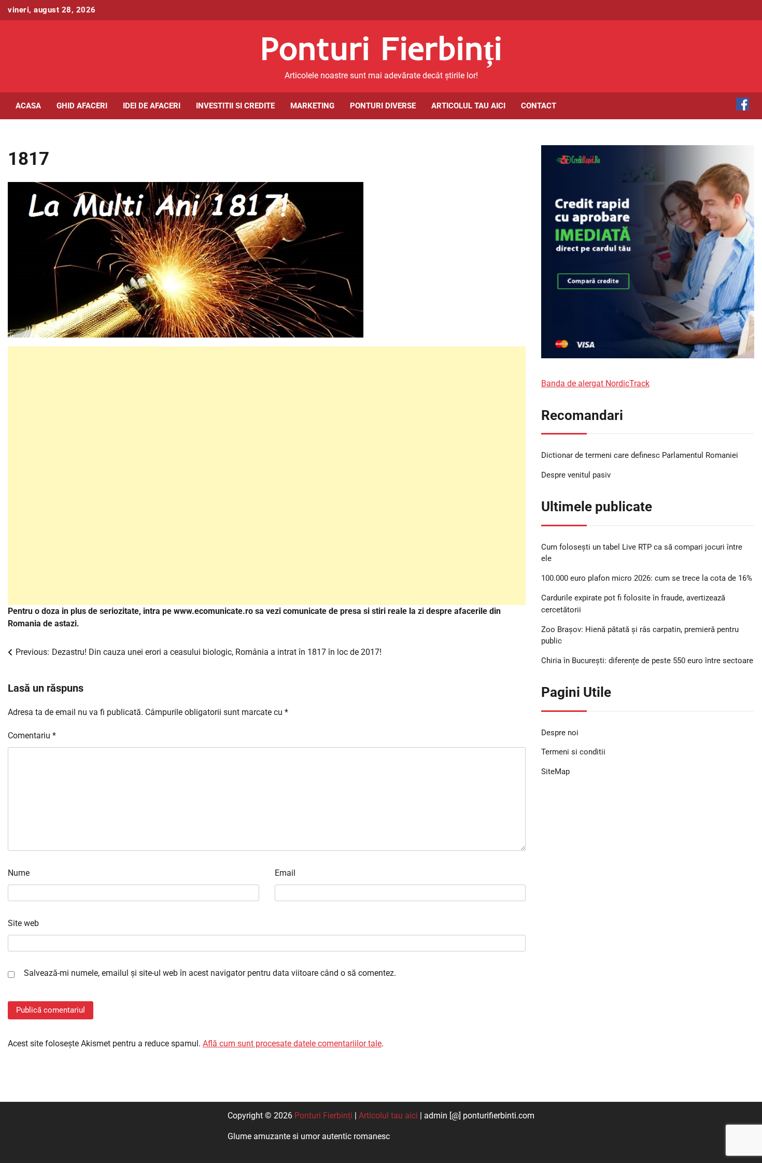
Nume (19, 873)
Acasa (28, 105)
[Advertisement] (267, 475)
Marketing (312, 105)
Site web (23, 923)
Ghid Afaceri (82, 105)
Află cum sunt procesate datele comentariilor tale (292, 1043)
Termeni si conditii (573, 752)
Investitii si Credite (235, 105)
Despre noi (559, 732)
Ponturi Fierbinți (381, 48)
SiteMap (555, 772)
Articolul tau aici (468, 105)
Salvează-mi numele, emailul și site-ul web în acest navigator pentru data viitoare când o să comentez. (210, 973)
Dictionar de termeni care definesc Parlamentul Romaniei (639, 455)
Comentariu (32, 735)
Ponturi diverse (383, 105)
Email (285, 873)
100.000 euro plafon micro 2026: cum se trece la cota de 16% (646, 578)
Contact (538, 105)
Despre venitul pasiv (576, 475)
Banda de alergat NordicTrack (595, 383)
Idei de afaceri (151, 105)
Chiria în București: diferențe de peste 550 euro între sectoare (647, 661)
